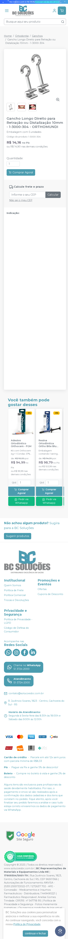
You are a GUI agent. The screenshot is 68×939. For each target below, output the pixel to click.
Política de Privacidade (26, 924)
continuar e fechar (35, 933)
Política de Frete (14, 590)
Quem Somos (12, 585)
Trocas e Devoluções (16, 600)
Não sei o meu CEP (20, 200)
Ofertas (42, 589)
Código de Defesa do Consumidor (16, 629)
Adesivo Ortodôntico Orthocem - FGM (21, 443)
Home (8, 35)
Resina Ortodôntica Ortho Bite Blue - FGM (48, 443)
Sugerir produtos (17, 536)
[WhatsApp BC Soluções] (8, 651)
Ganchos (37, 35)
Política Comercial (15, 595)
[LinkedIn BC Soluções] (33, 651)
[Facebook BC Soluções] (24, 651)
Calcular (53, 194)
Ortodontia (22, 35)
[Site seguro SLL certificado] (20, 836)
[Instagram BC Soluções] (16, 651)
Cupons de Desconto (50, 594)
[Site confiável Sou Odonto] (20, 857)
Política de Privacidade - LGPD (18, 621)
